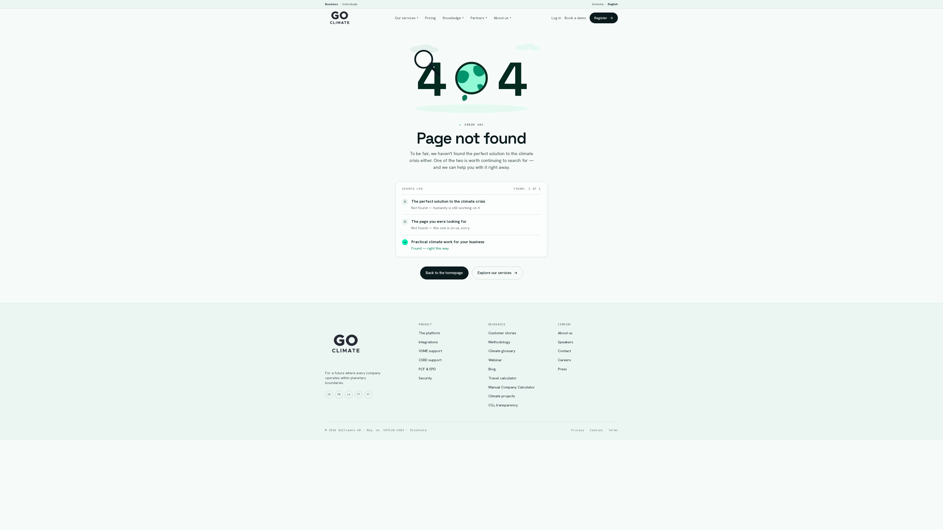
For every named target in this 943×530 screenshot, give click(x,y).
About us (502, 17)
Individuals (350, 4)
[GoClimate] (339, 17)
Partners (479, 17)
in (348, 394)
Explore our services (497, 272)
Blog (492, 369)
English (613, 4)
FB (338, 394)
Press (562, 369)
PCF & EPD (427, 369)
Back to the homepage (444, 272)
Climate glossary (501, 350)
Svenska (598, 4)
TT (358, 394)
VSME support (430, 350)
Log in (556, 17)
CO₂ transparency (503, 405)
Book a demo (575, 17)
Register (603, 17)
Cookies (596, 430)
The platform (429, 333)
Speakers (565, 342)
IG (329, 394)
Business (331, 4)
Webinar (495, 360)
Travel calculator (502, 378)
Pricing (430, 17)
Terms (613, 430)
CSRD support (430, 360)
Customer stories (502, 333)
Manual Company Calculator (511, 387)
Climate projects (501, 396)
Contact (564, 350)
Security (425, 378)
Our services (406, 17)
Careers (564, 360)
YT (368, 394)
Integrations (428, 342)
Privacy (577, 430)
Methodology (499, 342)
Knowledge (453, 17)
